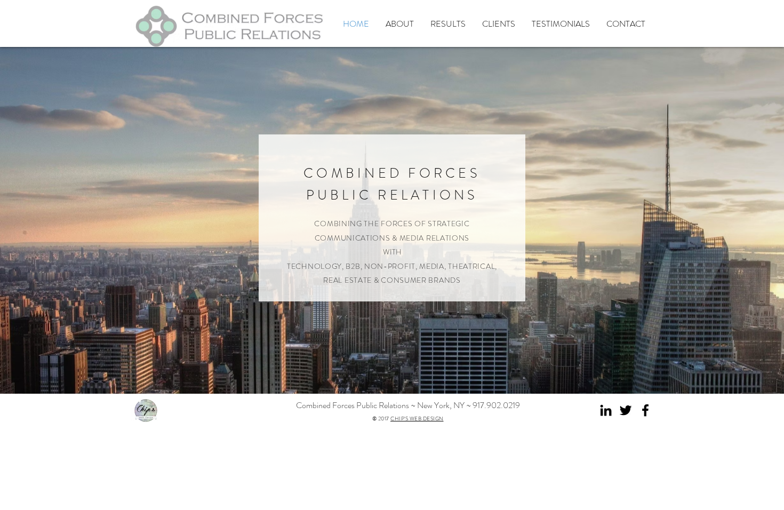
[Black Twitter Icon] (626, 410)
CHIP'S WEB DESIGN (417, 419)
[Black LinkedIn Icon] (606, 410)
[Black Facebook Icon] (645, 410)
